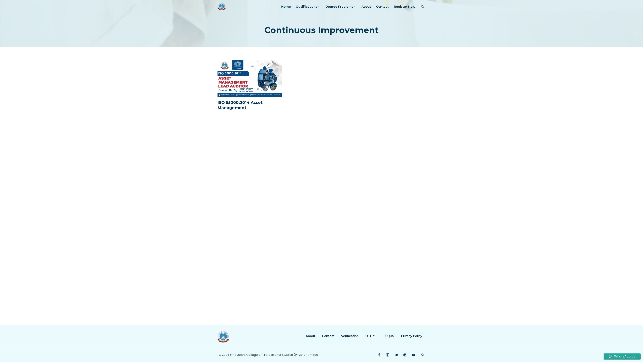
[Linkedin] (405, 355)
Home (286, 7)
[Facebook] (379, 355)
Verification (350, 336)
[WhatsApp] (422, 355)
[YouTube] (413, 355)
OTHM (370, 336)
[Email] (396, 355)
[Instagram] (387, 355)
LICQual (388, 336)
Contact (382, 7)
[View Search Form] (422, 7)
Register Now (404, 7)
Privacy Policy (411, 336)
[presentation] (250, 78)
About (366, 7)
